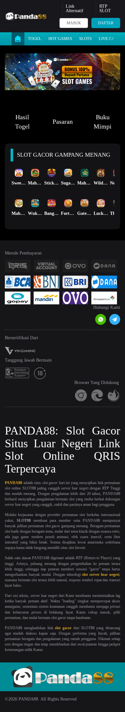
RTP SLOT (105, 8)
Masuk (74, 23)
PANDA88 (13, 483)
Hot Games (60, 38)
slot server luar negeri (100, 574)
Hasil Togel (22, 121)
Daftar (105, 23)
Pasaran (63, 121)
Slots (85, 38)
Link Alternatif (74, 8)
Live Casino (111, 38)
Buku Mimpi (103, 121)
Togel (34, 38)
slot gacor (63, 628)
